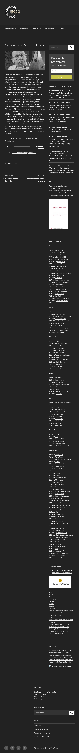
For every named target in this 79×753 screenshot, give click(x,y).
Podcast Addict (54, 660)
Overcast (63, 660)
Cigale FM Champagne (63, 282)
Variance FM (59, 544)
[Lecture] (8, 147)
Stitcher (70, 657)
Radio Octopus (60, 350)
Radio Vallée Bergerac (63, 491)
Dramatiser (53, 599)
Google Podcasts (61, 655)
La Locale (59, 394)
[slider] (41, 147)
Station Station (60, 421)
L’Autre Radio (59, 514)
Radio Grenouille (61, 289)
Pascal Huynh (31, 126)
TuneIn (64, 657)
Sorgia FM (58, 278)
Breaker (69, 662)
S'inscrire (61, 77)
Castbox (70, 660)
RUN (56, 437)
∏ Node (57, 341)
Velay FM (58, 416)
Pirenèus (58, 423)
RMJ (57, 303)
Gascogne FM (60, 551)
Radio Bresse (60, 369)
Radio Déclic (60, 530)
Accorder (52, 594)
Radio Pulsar (59, 457)
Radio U (57, 473)
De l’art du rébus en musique (58, 631)
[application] (25, 147)
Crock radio (59, 482)
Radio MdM (61, 262)
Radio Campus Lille (61, 259)
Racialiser (52, 608)
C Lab (57, 407)
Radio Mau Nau (61, 555)
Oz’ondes (58, 498)
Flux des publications (41, 729)
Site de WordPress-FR (41, 737)
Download (32, 153)
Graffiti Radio (59, 466)
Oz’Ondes (58, 542)
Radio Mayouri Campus (63, 273)
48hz (57, 357)
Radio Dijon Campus (62, 500)
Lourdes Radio (60, 528)
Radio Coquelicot (61, 250)
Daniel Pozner (32, 129)
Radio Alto (58, 346)
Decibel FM (59, 325)
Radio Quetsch (60, 266)
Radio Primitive (60, 487)
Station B (59, 468)
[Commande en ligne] (66, 195)
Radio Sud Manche (61, 359)
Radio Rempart (60, 314)
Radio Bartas (59, 294)
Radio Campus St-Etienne (64, 316)
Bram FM (58, 264)
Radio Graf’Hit (60, 252)
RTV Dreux (59, 480)
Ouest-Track (59, 516)
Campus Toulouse (62, 471)
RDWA (57, 475)
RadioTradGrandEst (62, 553)
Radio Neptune (60, 319)
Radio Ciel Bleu (60, 539)
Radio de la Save (61, 546)
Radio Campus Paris (62, 446)
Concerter (52, 597)
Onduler (51, 606)
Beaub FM (59, 366)
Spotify (66, 653)
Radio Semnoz (60, 275)
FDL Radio (59, 382)
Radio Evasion (60, 312)
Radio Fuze (59, 364)
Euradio (57, 519)
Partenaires (49, 28)
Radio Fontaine (62, 271)
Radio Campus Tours (62, 343)
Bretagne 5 (59, 521)
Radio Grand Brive (61, 464)
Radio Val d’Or (60, 439)
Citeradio (58, 425)
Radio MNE (58, 377)
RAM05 (58, 296)
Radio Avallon (59, 489)
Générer (52, 601)
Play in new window (19, 153)
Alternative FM (60, 257)
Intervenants (24, 28)
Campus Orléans (61, 484)
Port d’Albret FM (60, 353)
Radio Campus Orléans (63, 505)
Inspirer (51, 604)
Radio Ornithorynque (63, 328)
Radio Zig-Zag (60, 362)
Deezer (51, 655)
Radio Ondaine (60, 510)
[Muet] (37, 147)
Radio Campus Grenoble (63, 459)
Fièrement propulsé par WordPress (46, 748)
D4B (57, 389)
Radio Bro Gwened (62, 255)
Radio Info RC (60, 284)
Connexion (37, 725)
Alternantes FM (62, 391)
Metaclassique (10, 28)
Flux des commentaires (42, 733)
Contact (61, 28)
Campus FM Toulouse (63, 298)
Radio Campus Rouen (62, 280)
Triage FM (59, 558)
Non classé (13, 163)
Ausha (61, 653)
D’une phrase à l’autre (56, 615)
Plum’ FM (58, 512)
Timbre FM (59, 268)
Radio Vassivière (61, 291)
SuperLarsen (60, 414)
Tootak (58, 657)
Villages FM (59, 455)
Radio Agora (59, 494)
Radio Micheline (61, 287)
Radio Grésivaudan (64, 321)
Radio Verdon (59, 441)
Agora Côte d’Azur (62, 301)
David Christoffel (27, 42)
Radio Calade (59, 323)
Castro (61, 662)
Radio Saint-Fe (60, 348)
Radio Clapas (59, 380)
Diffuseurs (37, 28)
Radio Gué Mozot (62, 443)
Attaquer (52, 592)
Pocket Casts (54, 662)
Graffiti (57, 462)
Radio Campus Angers (63, 537)
